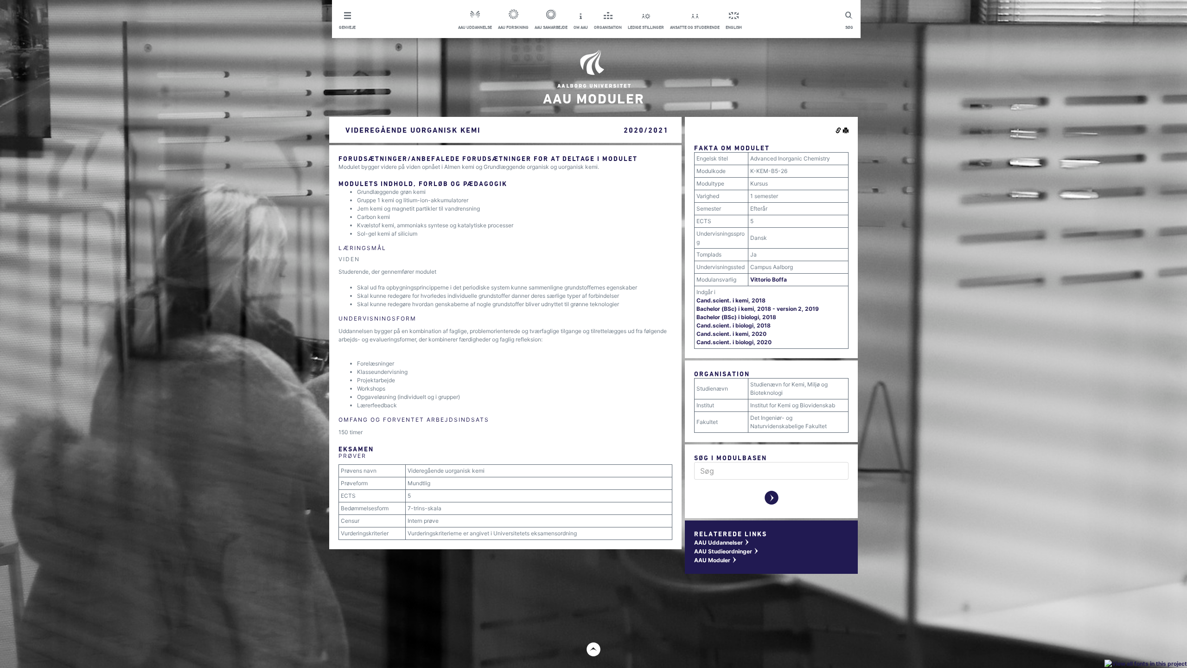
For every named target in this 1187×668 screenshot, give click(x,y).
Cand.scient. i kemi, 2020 (731, 333)
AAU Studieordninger (726, 551)
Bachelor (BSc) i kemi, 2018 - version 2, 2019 (757, 308)
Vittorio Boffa (768, 279)
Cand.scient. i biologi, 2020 (734, 342)
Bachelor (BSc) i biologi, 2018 (736, 317)
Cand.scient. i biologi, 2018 (733, 325)
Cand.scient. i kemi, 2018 (731, 300)
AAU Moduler (715, 560)
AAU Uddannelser (722, 542)
